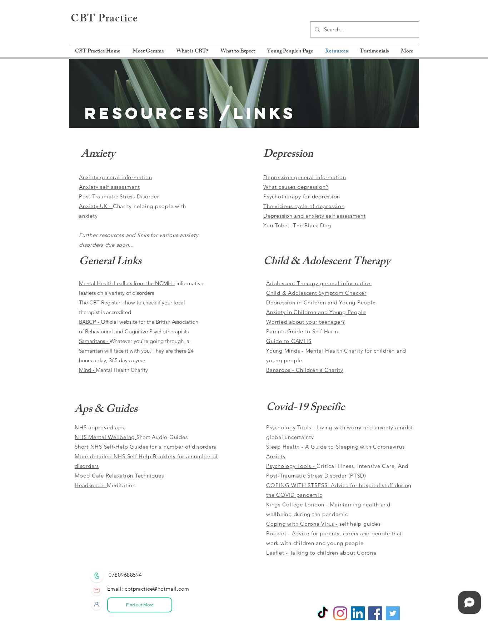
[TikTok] (323, 613)
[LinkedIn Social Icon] (358, 613)
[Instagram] (340, 613)
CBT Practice (104, 19)
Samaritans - (94, 341)
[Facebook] (375, 613)
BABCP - (90, 321)
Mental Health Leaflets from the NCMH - (127, 283)
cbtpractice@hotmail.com (157, 588)
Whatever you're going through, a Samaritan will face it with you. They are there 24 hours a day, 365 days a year (136, 351)
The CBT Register (99, 302)
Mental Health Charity (122, 370)
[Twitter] (393, 613)
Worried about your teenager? (305, 321)
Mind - (87, 370)
